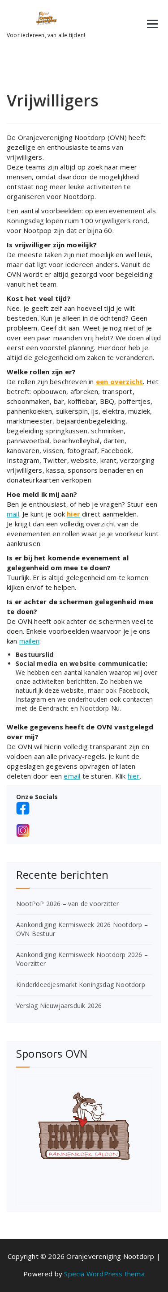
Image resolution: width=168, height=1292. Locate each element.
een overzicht (119, 381)
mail (13, 513)
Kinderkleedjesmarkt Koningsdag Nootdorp (80, 984)
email (72, 775)
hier (134, 775)
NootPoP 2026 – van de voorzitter (67, 903)
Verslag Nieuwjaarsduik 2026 (59, 1005)
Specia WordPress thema (104, 1273)
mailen (29, 640)
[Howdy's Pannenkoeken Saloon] (84, 1126)
